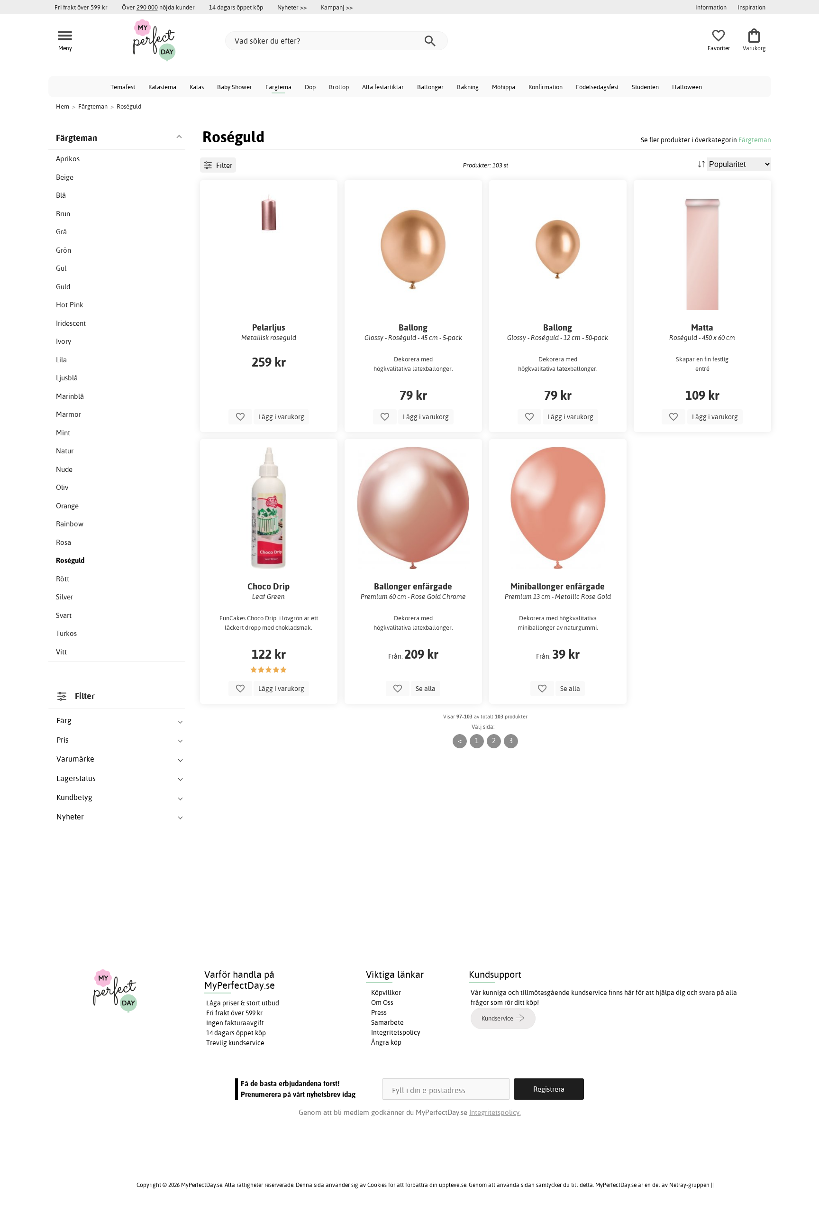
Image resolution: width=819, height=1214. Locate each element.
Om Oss (382, 1002)
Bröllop (339, 87)
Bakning (468, 87)
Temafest (122, 87)
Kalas (197, 87)
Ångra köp (386, 1042)
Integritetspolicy (395, 1032)
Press (379, 1012)
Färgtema (278, 87)
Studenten (645, 87)
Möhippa (503, 87)
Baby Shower (234, 87)
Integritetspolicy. (495, 1112)
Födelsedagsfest (597, 87)
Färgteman (754, 139)
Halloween (687, 87)
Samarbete (387, 1022)
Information (711, 7)
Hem (62, 106)
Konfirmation (545, 87)
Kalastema (162, 87)
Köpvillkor (386, 992)
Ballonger (430, 87)
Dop (310, 87)
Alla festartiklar (383, 87)
